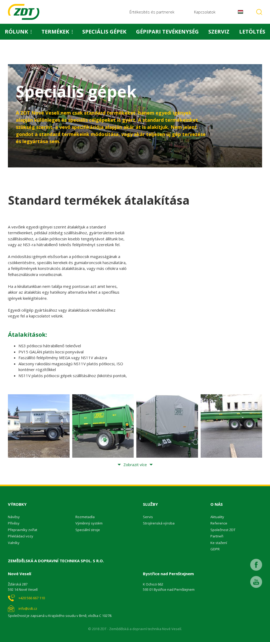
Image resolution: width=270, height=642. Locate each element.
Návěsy (14, 516)
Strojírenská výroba (159, 523)
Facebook (256, 565)
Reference (218, 523)
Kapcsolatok (204, 12)
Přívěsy (14, 523)
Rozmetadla (85, 516)
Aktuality (217, 516)
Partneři (216, 536)
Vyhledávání (259, 12)
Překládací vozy (20, 536)
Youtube (256, 582)
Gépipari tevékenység (167, 31)
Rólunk (16, 31)
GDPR (215, 549)
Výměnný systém (89, 523)
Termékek (55, 31)
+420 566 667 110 (31, 598)
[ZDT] (23, 12)
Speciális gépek (104, 31)
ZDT (11, 53)
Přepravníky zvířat (22, 529)
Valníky (14, 542)
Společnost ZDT (222, 529)
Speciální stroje (87, 529)
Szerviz (218, 31)
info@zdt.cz (27, 608)
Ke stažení (218, 542)
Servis (148, 516)
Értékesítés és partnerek (151, 12)
